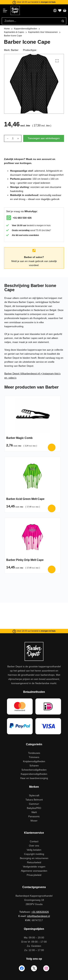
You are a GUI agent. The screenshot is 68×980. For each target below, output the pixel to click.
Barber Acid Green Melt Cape (25, 498)
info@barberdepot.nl (38, 916)
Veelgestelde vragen (34, 866)
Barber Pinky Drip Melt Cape (25, 559)
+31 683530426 (40, 911)
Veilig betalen (34, 849)
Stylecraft (34, 795)
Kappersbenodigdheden (34, 774)
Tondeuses (34, 753)
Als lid (15, 235)
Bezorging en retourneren (34, 858)
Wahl (34, 812)
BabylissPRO (34, 808)
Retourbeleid (34, 862)
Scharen (34, 765)
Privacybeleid (34, 875)
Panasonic (34, 816)
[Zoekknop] (62, 21)
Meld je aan (17, 261)
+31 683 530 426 (22, 217)
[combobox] (30, 20)
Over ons (34, 845)
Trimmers (34, 757)
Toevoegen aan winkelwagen (44, 138)
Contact (34, 841)
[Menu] (6, 10)
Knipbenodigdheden (34, 761)
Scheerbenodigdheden (34, 769)
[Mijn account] (54, 10)
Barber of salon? (34, 257)
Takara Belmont (34, 799)
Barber (14, 50)
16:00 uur (21, 225)
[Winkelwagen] (64, 10)
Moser (34, 820)
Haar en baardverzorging (34, 778)
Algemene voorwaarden (34, 870)
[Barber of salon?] (34, 250)
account (47, 159)
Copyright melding (34, 854)
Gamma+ (34, 803)
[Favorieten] (59, 10)
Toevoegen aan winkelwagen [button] (51, 447)
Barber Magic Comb (19, 437)
